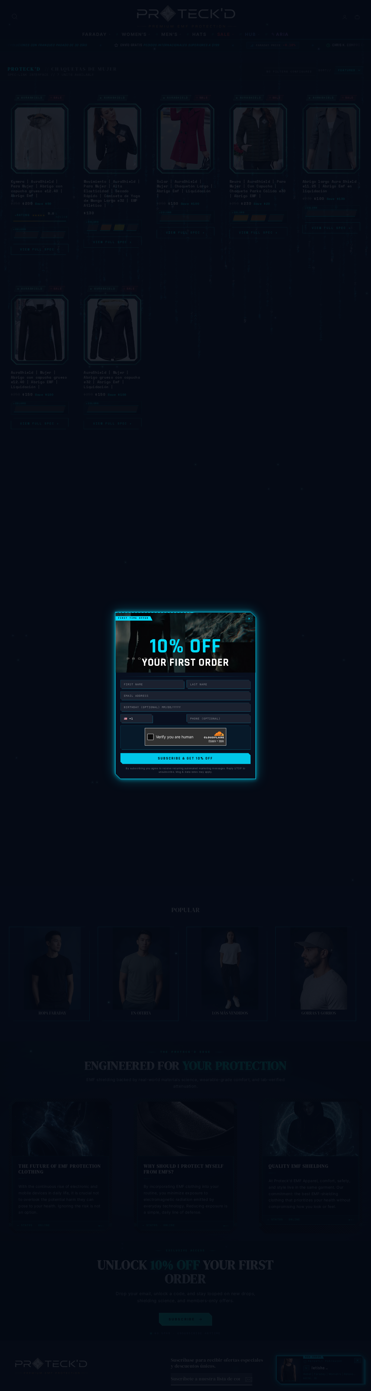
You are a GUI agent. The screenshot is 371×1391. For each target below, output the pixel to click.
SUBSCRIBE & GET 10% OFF (185, 758)
